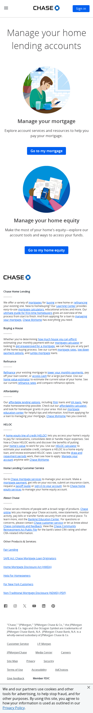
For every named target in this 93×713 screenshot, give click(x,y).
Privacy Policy (14, 707)
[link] (5, 606)
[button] (88, 687)
